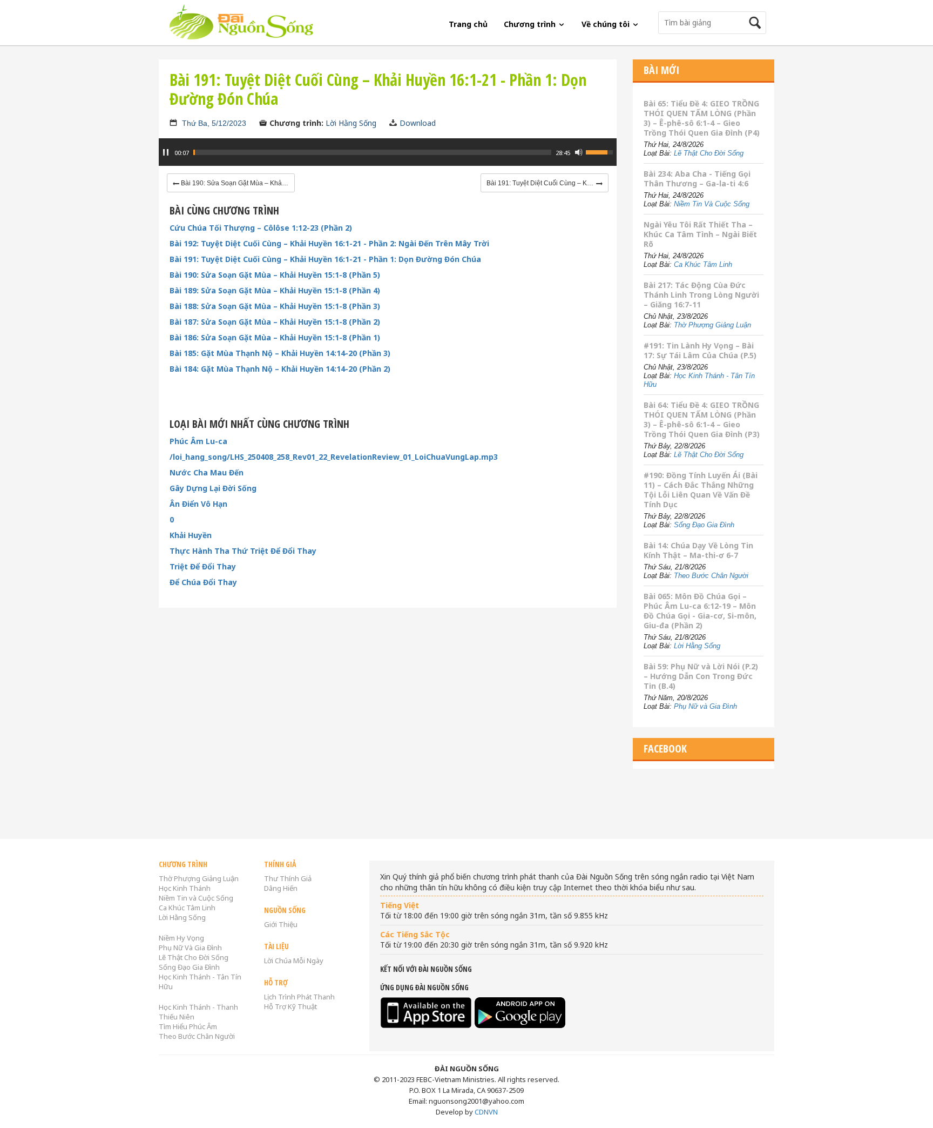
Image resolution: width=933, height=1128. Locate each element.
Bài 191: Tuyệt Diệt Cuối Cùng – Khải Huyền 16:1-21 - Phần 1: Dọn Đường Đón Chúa (325, 259)
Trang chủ (468, 24)
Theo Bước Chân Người (711, 576)
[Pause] (165, 152)
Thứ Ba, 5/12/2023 (214, 123)
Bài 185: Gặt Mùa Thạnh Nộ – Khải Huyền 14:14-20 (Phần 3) (280, 353)
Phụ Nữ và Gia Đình (705, 706)
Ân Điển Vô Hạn (198, 504)
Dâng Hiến (281, 888)
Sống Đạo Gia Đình (704, 525)
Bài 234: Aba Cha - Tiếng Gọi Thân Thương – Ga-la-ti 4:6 (697, 179)
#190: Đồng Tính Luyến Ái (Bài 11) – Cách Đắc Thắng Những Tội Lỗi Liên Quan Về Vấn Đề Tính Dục (701, 489)
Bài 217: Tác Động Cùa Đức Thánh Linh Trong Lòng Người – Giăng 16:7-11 (701, 295)
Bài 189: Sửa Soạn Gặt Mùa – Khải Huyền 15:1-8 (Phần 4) (275, 290)
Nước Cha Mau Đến (207, 472)
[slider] (372, 152)
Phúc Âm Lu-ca (198, 441)
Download (418, 123)
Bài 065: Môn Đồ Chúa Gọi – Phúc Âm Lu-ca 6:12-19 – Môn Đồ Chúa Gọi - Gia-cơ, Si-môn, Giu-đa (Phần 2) (700, 610)
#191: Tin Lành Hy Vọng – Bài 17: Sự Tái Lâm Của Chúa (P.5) (700, 350)
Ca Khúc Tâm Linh (703, 264)
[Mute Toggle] (578, 152)
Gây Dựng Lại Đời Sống (213, 488)
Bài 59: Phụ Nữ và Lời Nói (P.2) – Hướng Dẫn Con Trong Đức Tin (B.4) (701, 676)
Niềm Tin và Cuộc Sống (196, 898)
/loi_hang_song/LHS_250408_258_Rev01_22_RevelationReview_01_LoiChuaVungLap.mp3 (334, 457)
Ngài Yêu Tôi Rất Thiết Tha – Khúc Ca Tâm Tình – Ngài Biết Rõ (700, 234)
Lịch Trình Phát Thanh (299, 997)
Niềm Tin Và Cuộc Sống (711, 204)
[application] (388, 158)
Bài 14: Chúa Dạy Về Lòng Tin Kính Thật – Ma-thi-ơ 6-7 (698, 550)
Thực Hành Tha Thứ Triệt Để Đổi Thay (243, 551)
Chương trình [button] (531, 24)
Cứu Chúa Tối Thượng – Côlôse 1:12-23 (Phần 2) (261, 228)
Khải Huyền (191, 535)
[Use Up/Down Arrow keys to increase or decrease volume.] (601, 151)
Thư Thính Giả (288, 878)
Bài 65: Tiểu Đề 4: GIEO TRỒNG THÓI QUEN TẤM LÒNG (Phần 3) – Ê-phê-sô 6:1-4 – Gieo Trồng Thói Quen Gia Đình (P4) (702, 118)
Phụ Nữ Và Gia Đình (190, 947)
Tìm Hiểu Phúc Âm (188, 1026)
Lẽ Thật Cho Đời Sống (708, 153)
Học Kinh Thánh (185, 888)
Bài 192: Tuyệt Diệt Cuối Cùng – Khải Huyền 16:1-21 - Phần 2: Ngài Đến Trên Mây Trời (329, 243)
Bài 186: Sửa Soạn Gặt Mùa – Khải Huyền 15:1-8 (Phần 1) (275, 337)
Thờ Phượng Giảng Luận (712, 325)
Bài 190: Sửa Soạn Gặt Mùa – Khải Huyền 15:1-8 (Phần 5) (275, 275)
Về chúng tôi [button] (607, 24)
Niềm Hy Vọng (181, 938)
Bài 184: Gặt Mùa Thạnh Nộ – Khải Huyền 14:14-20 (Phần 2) (280, 369)
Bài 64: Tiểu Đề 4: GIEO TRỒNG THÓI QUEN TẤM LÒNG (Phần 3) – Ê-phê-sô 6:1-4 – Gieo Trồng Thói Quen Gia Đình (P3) (702, 419)
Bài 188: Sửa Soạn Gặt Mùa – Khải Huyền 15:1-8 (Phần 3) (275, 306)
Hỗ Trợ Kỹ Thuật (290, 1006)
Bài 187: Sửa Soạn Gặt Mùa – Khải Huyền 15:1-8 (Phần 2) (275, 322)
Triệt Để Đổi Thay (203, 566)
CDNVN (486, 1112)
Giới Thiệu (281, 924)
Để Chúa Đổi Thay (203, 582)
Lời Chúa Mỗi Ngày (293, 960)
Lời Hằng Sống (351, 123)
